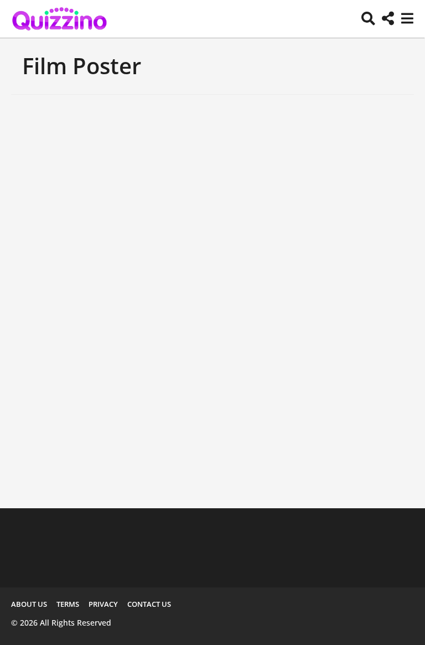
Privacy (103, 604)
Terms (67, 604)
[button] (368, 19)
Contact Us (149, 604)
